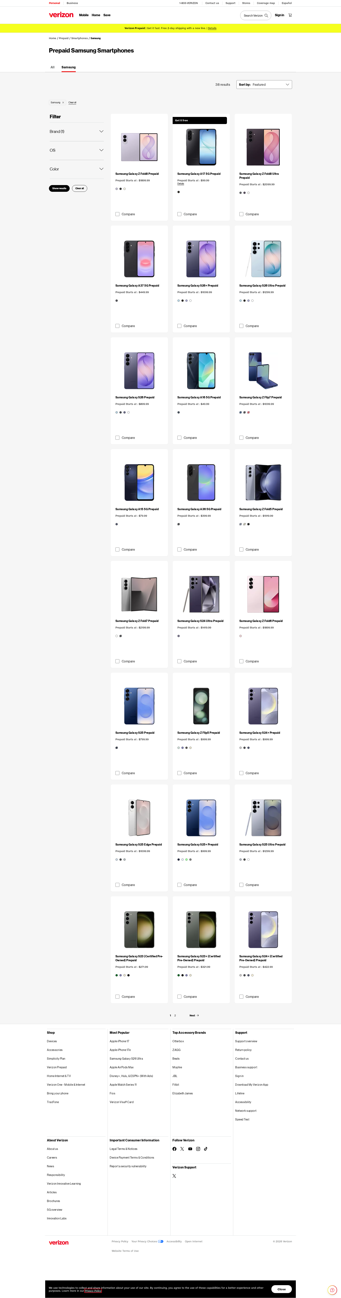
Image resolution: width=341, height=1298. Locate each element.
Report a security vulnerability (128, 1166)
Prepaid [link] (63, 38)
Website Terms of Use (125, 1250)
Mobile (84, 15)
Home (96, 15)
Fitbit (175, 1084)
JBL (175, 1076)
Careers (52, 1157)
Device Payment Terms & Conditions (132, 1157)
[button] (63, 102)
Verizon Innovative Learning (64, 1183)
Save (107, 15)
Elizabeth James (182, 1093)
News (50, 1166)
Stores (246, 3)
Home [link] (52, 38)
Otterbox (178, 1041)
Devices (52, 1041)
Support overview (246, 1041)
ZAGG (176, 1050)
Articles (52, 1192)
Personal (54, 3)
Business (72, 3)
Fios (112, 1093)
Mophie (177, 1067)
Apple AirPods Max (122, 1067)
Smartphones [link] (79, 38)
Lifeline (239, 1093)
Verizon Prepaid (57, 1067)
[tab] (52, 67)
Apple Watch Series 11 (123, 1084)
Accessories (55, 1050)
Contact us (212, 3)
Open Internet (193, 1241)
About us (52, 1148)
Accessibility (243, 1102)
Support (230, 3)
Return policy (243, 1050)
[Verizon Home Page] (61, 14)
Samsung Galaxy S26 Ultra (126, 1058)
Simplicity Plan (56, 1058)
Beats (176, 1058)
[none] (170, 1015)
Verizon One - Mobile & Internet (66, 1084)
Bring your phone (57, 1093)
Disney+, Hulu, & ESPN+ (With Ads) (131, 1076)
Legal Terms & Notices (124, 1148)
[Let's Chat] (332, 1290)
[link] (139, 179)
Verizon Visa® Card (122, 1102)
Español (287, 3)
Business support (246, 1067)
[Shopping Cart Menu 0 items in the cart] (290, 15)
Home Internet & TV (59, 1076)
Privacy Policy (120, 1241)
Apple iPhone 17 (119, 1041)
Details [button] (212, 28)
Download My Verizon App (251, 1084)
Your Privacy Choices (144, 1241)
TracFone (53, 1102)
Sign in (239, 1076)
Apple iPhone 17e (120, 1050)
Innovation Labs (57, 1218)
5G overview (54, 1209)
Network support (246, 1110)
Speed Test (242, 1119)
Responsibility (56, 1175)
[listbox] (271, 84)
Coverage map (266, 3)
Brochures (53, 1201)
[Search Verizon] (255, 15)
